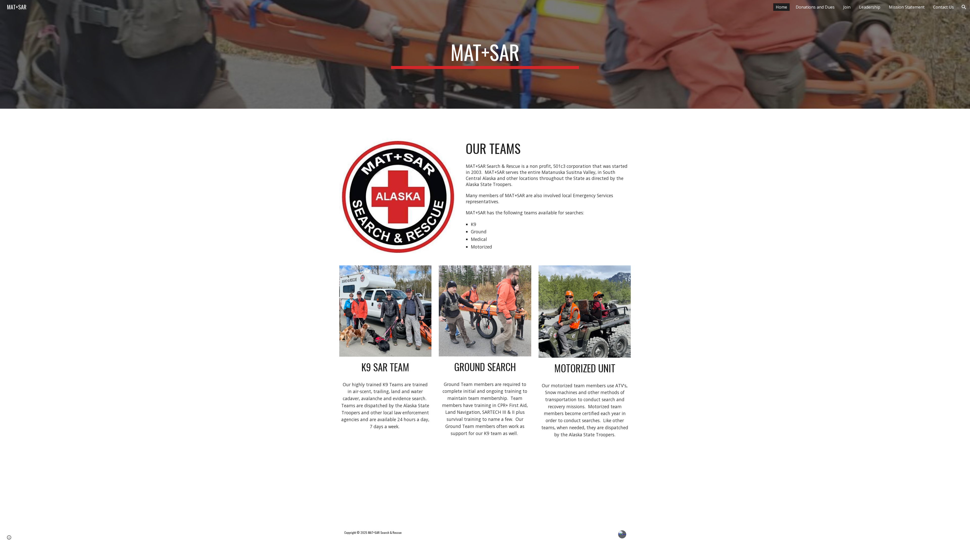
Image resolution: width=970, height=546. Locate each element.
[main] (485, 54)
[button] (964, 7)
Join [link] (847, 7)
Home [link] (781, 7)
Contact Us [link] (943, 7)
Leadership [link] (869, 7)
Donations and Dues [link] (815, 7)
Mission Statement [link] (907, 7)
